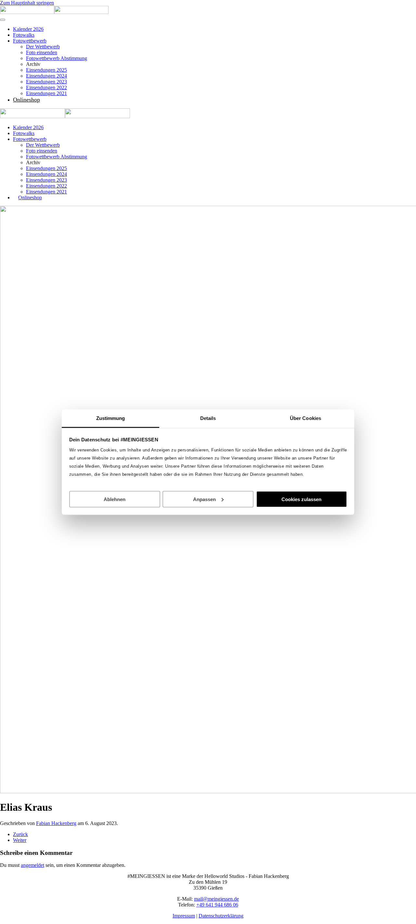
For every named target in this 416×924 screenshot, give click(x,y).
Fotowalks (23, 35)
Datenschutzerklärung (221, 915)
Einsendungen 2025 (46, 70)
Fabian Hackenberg (56, 823)
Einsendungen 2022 (46, 87)
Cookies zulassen (301, 499)
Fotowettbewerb (29, 40)
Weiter (19, 840)
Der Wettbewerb (43, 46)
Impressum (184, 915)
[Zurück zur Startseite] (54, 12)
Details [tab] (208, 418)
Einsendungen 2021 (46, 93)
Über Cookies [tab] (305, 418)
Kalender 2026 (28, 29)
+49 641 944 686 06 (217, 904)
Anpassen (204, 499)
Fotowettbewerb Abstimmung (56, 58)
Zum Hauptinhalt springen (27, 3)
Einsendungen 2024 (46, 76)
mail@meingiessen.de (216, 899)
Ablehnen (114, 499)
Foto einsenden (41, 52)
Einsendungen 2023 (46, 81)
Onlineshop (26, 99)
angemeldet (32, 865)
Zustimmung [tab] (110, 418)
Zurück (20, 834)
